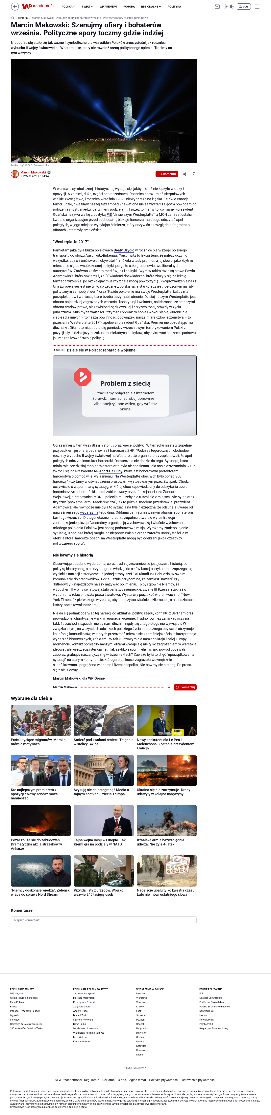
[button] (229, 6)
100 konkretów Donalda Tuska (26, 1028)
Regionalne (149, 6)
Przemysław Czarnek (84, 1002)
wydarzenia (89, 512)
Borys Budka (79, 1024)
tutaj (84, 1107)
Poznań (140, 1019)
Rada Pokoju (17, 1002)
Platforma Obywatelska (212, 1002)
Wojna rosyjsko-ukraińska (24, 998)
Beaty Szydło (124, 250)
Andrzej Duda (80, 1011)
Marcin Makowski (33, 172)
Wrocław (141, 1002)
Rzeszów (141, 1050)
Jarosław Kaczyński (84, 993)
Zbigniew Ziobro (81, 1006)
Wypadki (14, 1015)
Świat (86, 6)
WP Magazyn (17, 993)
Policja (13, 1006)
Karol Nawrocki (81, 1041)
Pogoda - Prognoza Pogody (25, 1011)
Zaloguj (243, 6)
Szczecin (141, 1015)
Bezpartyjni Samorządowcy (214, 1028)
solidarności (163, 302)
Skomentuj (169, 174)
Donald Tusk (79, 1015)
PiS (109, 214)
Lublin (139, 1054)
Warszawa (142, 998)
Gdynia (140, 1037)
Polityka (174, 6)
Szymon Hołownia (83, 1019)
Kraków (140, 1006)
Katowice (141, 1046)
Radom (140, 1041)
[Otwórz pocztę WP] (217, 6)
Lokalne (140, 993)
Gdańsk (140, 1024)
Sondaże (14, 1019)
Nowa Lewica (206, 1019)
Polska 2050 (206, 1024)
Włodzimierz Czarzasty (85, 1028)
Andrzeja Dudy (110, 471)
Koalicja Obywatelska (210, 998)
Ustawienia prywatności (197, 1080)
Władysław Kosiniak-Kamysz (88, 1032)
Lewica (203, 1015)
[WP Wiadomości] (42, 6)
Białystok (141, 1032)
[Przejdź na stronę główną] (15, 9)
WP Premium (108, 6)
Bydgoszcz (142, 1028)
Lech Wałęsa (80, 1037)
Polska (67, 6)
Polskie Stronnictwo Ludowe (214, 1006)
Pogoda (129, 6)
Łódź (138, 1011)
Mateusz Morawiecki (84, 998)
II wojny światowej (96, 456)
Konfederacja (206, 1011)
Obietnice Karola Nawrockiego (26, 1024)
